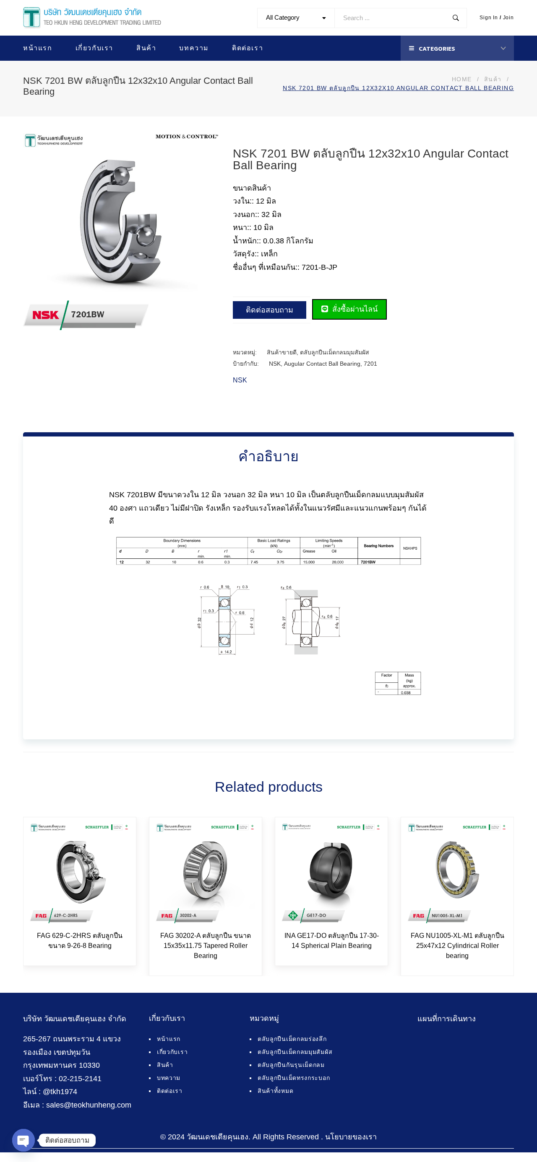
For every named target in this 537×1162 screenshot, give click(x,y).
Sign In (489, 18)
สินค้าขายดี (282, 352)
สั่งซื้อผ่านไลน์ (354, 309)
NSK (275, 363)
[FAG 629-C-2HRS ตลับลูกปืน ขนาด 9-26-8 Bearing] (80, 873)
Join (508, 18)
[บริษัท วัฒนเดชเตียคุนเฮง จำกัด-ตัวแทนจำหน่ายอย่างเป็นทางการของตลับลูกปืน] (92, 18)
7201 (370, 363)
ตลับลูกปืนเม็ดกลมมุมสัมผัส (334, 352)
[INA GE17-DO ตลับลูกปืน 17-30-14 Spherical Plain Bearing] (331, 873)
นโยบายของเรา (351, 1137)
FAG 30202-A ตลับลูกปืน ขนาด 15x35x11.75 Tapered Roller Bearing (205, 945)
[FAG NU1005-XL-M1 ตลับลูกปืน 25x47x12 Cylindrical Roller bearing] (457, 873)
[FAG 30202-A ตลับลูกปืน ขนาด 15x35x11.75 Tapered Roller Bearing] (205, 873)
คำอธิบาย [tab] (268, 456)
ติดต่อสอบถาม (269, 310)
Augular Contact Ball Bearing (322, 363)
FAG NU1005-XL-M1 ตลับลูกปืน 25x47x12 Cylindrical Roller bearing (457, 945)
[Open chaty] (23, 1140)
